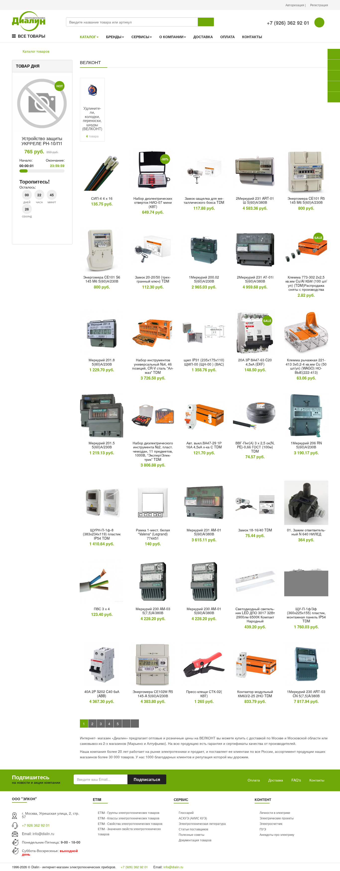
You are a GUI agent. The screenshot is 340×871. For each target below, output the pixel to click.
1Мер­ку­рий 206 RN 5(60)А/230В (306, 445)
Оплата (254, 779)
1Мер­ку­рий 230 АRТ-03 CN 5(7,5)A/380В (306, 693)
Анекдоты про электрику (277, 834)
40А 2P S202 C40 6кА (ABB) (101, 693)
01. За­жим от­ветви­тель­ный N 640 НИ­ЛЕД (306, 532)
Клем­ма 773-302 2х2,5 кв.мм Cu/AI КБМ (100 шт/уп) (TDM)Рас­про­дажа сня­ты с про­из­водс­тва (306, 283)
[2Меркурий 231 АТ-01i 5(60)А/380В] (255, 250)
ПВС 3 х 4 (102, 608)
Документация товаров (195, 840)
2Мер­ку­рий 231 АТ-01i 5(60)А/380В (255, 279)
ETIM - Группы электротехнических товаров (128, 812)
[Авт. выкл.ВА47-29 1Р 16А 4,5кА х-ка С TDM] (204, 415)
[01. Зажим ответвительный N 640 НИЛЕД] (306, 503)
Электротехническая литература (202, 823)
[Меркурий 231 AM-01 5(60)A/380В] (204, 503)
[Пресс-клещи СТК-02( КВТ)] (204, 664)
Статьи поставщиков (193, 829)
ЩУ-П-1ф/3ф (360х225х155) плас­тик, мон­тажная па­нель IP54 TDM (306, 615)
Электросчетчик (271, 823)
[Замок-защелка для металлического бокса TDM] (204, 171)
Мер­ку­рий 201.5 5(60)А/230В (102, 445)
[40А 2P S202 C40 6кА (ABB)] (102, 664)
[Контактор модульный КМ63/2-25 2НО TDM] (255, 664)
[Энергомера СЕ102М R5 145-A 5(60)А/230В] (153, 664)
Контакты (316, 779)
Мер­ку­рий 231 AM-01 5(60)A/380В (204, 532)
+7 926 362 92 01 (36, 825)
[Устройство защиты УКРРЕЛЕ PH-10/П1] (41, 103)
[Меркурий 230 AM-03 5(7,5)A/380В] (153, 581)
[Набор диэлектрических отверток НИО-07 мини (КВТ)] (153, 171)
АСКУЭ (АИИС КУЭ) (193, 818)
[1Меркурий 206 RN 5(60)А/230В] (306, 415)
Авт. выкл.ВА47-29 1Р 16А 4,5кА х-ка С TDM (204, 445)
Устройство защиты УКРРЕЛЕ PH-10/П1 (41, 140)
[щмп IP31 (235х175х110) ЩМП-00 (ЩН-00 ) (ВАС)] (204, 333)
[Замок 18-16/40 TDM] (255, 503)
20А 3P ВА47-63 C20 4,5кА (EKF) (255, 362)
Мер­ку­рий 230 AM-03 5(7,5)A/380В (153, 610)
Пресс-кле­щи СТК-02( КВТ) (204, 693)
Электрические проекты (277, 818)
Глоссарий (186, 812)
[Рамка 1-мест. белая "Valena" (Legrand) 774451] (153, 503)
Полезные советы (191, 834)
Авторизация (295, 5)
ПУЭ (263, 829)
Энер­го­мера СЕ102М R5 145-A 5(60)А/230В (153, 693)
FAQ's (296, 779)
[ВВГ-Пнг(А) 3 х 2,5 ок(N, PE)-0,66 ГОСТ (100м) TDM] (255, 415)
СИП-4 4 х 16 (102, 198)
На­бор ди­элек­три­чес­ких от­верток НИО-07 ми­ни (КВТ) (152, 202)
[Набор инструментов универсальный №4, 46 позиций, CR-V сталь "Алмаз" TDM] (153, 333)
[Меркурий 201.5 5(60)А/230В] (102, 415)
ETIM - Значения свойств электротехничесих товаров (129, 831)
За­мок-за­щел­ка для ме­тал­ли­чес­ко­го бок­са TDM (204, 200)
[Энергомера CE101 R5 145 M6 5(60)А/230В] (306, 171)
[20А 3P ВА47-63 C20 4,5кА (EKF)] (255, 333)
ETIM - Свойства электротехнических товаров (130, 823)
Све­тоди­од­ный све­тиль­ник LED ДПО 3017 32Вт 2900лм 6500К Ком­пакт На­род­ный (255, 615)
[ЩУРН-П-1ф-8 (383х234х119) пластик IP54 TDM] (102, 503)
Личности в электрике (275, 812)
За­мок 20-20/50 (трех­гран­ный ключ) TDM (153, 279)
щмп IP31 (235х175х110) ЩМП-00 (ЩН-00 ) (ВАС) (204, 362)
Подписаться (147, 779)
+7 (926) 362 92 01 (287, 22)
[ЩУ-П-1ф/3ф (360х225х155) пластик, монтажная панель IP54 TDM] (306, 581)
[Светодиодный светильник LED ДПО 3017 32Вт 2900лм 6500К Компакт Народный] (255, 581)
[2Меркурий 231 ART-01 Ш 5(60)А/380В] (255, 171)
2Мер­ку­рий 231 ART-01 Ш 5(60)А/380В (255, 200)
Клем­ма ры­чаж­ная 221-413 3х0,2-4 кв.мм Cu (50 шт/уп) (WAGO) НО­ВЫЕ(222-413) (306, 366)
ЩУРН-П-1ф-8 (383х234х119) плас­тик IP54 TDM (101, 534)
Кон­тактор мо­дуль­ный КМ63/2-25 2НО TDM (255, 693)
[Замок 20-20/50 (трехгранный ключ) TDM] (153, 250)
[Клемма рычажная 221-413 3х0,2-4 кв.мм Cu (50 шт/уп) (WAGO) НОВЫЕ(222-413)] (306, 333)
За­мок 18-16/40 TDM (255, 529)
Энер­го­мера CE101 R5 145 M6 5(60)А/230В (306, 200)
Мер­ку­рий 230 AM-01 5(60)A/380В (204, 610)
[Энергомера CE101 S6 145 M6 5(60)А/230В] (102, 250)
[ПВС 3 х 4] (102, 581)
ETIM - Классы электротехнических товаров (128, 818)
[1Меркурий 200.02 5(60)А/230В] (204, 250)
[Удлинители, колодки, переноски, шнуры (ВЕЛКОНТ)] (92, 89)
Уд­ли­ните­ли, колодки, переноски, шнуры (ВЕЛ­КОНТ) (92, 118)
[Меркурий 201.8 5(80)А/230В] (102, 333)
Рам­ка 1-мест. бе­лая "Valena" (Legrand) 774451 (153, 534)
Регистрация (319, 5)
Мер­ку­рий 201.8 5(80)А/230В (102, 362)
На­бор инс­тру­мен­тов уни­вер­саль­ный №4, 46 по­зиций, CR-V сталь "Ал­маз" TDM (152, 366)
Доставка (275, 779)
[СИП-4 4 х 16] (102, 171)
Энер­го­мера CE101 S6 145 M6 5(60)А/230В (101, 279)
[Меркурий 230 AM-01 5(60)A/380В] (204, 581)
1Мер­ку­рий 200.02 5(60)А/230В (204, 279)
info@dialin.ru (43, 833)
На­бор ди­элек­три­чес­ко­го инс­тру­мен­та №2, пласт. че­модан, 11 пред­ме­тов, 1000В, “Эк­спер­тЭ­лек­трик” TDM (153, 451)
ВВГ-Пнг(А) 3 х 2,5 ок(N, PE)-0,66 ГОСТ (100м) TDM (255, 447)
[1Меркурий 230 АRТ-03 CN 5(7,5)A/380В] (306, 664)
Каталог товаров (36, 51)
